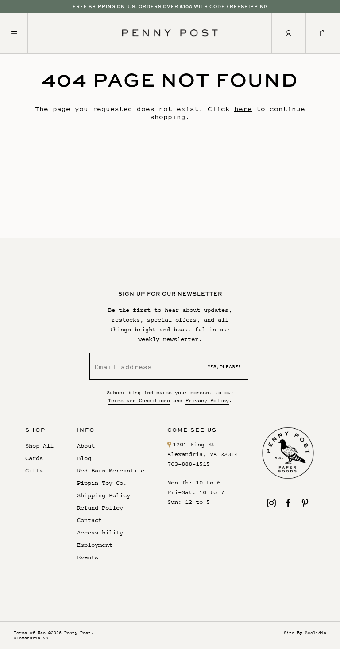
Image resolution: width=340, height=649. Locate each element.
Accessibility (100, 532)
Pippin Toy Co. (102, 483)
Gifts (34, 470)
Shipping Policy (103, 495)
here (243, 108)
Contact (89, 520)
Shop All (39, 445)
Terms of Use (30, 632)
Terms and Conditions (139, 400)
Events (87, 557)
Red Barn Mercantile (110, 470)
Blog (84, 458)
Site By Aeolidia (305, 632)
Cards (34, 458)
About (86, 445)
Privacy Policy (207, 400)
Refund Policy (100, 507)
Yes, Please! (224, 366)
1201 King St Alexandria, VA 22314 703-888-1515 (202, 454)
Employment (94, 544)
